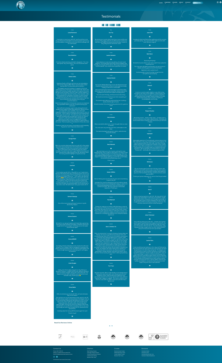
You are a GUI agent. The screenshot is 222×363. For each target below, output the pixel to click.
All (103, 25)
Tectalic (69, 359)
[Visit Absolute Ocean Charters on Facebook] (220, 2)
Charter (112, 25)
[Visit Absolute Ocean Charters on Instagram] (218, 2)
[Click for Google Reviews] (110, 325)
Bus (107, 25)
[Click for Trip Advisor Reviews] (112, 325)
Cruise (118, 25)
